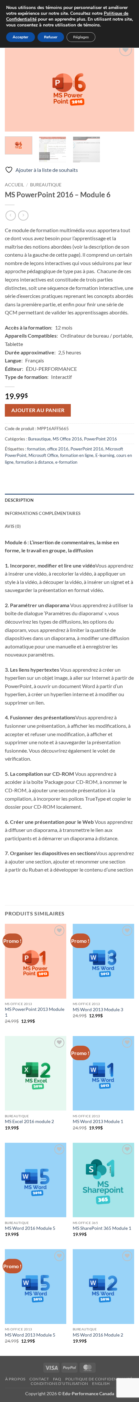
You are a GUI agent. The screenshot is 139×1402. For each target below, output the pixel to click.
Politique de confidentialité (98, 1379)
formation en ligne (76, 455)
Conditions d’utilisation (59, 1383)
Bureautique (45, 184)
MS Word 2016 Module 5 (30, 1228)
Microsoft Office (43, 455)
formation (36, 448)
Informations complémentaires (42, 513)
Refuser (51, 37)
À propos (15, 1379)
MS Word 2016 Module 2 (98, 1335)
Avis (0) (13, 526)
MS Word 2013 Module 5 (30, 1335)
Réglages (81, 37)
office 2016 (58, 448)
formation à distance (34, 462)
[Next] (123, 87)
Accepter (20, 37)
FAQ (57, 1379)
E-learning (104, 455)
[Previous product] (23, 216)
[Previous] (15, 87)
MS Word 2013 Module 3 (98, 1009)
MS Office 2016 (67, 438)
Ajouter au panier (38, 410)
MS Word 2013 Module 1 (98, 1121)
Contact (39, 1379)
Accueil (14, 184)
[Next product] (10, 216)
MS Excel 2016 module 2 (29, 1121)
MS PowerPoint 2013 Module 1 (34, 1012)
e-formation (66, 462)
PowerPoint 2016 (100, 438)
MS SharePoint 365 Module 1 (102, 1228)
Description (19, 500)
